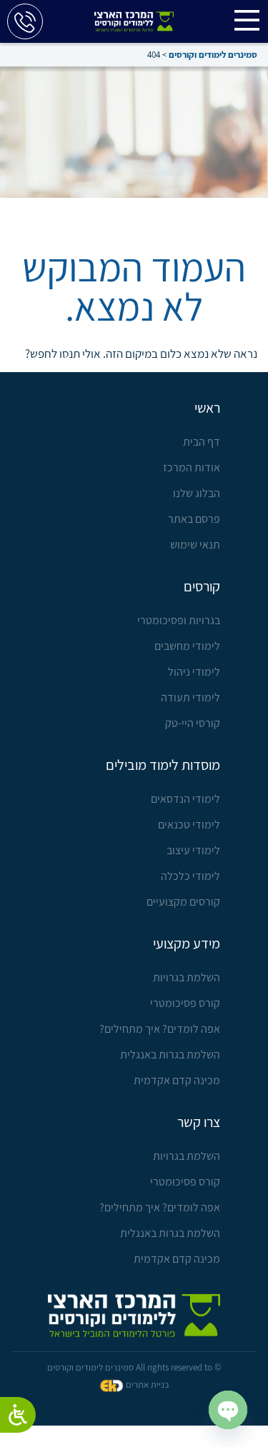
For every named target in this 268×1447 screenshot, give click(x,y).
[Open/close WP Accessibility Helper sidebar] (18, 1415)
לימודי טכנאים (189, 824)
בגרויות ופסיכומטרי (178, 620)
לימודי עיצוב (193, 850)
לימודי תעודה (190, 697)
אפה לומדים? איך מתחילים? (159, 1028)
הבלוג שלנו (196, 493)
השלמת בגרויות (186, 977)
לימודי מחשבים (187, 646)
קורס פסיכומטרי (185, 1003)
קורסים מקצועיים (183, 901)
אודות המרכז (191, 467)
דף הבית (201, 441)
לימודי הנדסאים (185, 798)
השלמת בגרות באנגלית (170, 1054)
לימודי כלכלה (190, 875)
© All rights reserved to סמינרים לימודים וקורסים (134, 1367)
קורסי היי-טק (192, 723)
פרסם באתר (194, 518)
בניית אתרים (147, 1384)
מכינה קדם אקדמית (177, 1080)
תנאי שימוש (195, 544)
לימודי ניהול (194, 671)
